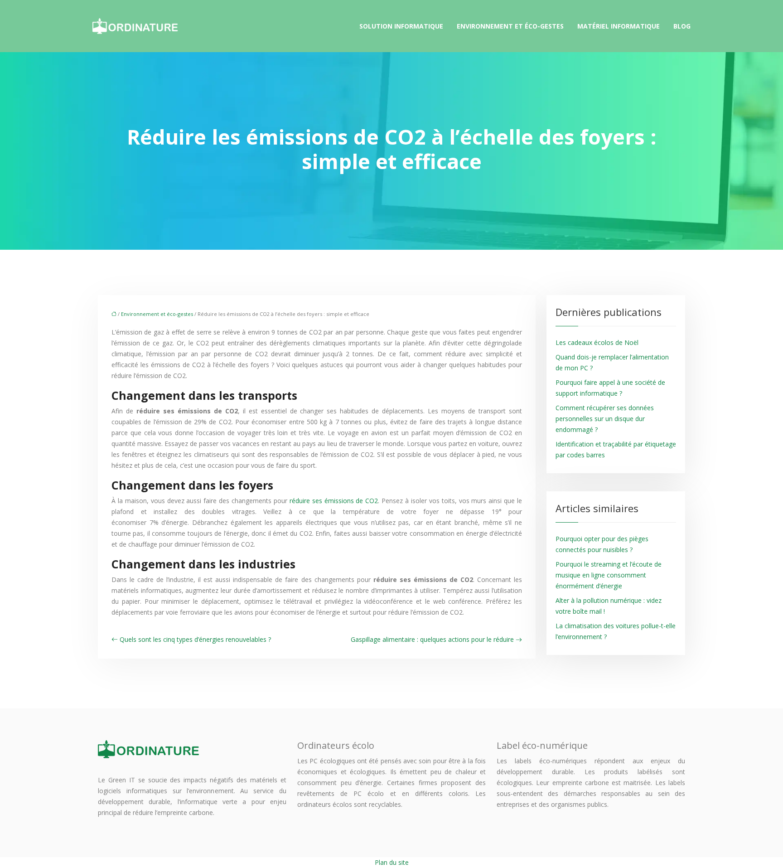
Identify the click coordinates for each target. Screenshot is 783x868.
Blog (682, 26)
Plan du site (392, 862)
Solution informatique (401, 26)
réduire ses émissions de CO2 (334, 500)
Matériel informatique (618, 26)
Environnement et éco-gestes (510, 26)
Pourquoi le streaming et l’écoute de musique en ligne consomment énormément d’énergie (609, 575)
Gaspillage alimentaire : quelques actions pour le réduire (432, 639)
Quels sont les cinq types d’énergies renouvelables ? (195, 639)
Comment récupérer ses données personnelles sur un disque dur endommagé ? (605, 418)
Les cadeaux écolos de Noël (597, 342)
